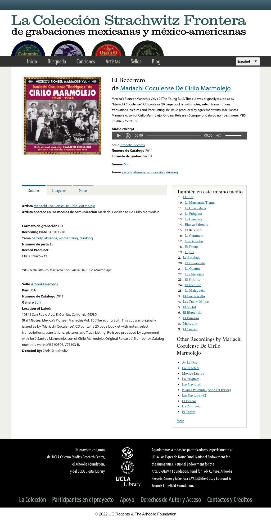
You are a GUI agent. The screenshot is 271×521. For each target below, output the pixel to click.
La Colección (32, 499)
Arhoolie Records (132, 145)
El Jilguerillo (192, 312)
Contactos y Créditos (229, 499)
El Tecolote (193, 284)
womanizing (156, 172)
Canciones (85, 61)
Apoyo (127, 499)
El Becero (189, 400)
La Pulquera (193, 213)
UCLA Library (128, 481)
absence (139, 172)
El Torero (191, 246)
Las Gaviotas (194, 241)
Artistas (113, 61)
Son (126, 164)
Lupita (189, 251)
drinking (172, 172)
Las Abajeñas (194, 274)
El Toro (188, 196)
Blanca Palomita (196, 224)
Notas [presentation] (83, 190)
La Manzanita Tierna (200, 202)
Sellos (136, 61)
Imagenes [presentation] (59, 190)
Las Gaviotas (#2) (194, 395)
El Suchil (189, 307)
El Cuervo (190, 329)
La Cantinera (194, 235)
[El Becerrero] (61, 153)
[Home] (135, 26)
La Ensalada (191, 257)
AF (128, 467)
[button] (118, 135)
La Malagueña (195, 290)
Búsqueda (57, 61)
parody (127, 172)
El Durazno (191, 317)
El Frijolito (193, 279)
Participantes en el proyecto (83, 499)
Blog (156, 61)
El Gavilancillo (194, 296)
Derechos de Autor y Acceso (171, 499)
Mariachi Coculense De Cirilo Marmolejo (175, 88)
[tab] (34, 190)
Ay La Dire (189, 362)
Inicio (32, 61)
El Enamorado (195, 262)
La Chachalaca (195, 208)
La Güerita (192, 268)
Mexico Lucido (193, 373)
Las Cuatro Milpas (196, 301)
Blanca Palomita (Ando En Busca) (206, 389)
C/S (128, 453)
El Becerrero (193, 229)
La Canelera (193, 219)
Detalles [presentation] (34, 190)
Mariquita (190, 323)
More (180, 420)
